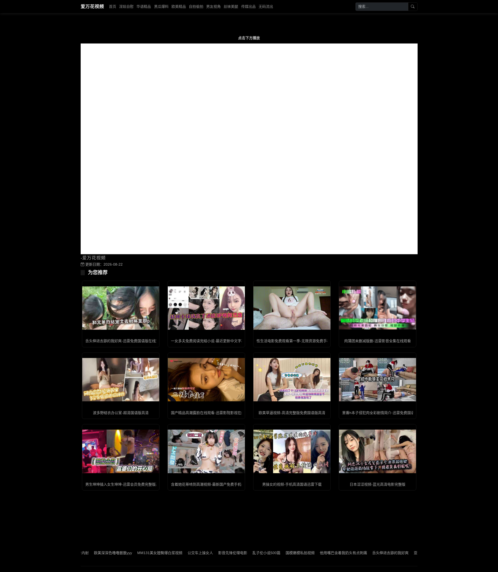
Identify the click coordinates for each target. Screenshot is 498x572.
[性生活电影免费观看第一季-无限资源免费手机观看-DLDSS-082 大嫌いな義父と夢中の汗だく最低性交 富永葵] (291, 308)
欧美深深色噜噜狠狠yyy (94, 553)
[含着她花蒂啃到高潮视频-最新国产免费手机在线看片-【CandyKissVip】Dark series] (206, 451)
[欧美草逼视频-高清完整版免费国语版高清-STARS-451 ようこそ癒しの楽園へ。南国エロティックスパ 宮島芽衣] (291, 379)
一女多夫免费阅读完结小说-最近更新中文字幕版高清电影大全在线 (224, 341)
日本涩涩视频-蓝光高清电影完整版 (377, 484)
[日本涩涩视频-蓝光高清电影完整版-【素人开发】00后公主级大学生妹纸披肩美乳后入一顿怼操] (377, 451)
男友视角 (213, 6)
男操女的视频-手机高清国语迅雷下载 (292, 484)
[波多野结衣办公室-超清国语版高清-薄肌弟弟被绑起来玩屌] (120, 379)
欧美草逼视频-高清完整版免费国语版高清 (292, 413)
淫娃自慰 (126, 6)
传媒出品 (248, 6)
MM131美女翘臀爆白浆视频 (140, 553)
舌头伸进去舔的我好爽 (371, 553)
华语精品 (143, 6)
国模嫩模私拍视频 (281, 553)
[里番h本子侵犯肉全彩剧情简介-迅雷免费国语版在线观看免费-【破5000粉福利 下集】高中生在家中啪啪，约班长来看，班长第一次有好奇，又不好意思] (377, 379)
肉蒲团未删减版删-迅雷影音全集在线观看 (377, 341)
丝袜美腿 (231, 6)
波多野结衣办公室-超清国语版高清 (121, 413)
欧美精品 (178, 6)
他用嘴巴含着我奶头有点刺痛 (324, 553)
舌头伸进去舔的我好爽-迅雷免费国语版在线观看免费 (127, 341)
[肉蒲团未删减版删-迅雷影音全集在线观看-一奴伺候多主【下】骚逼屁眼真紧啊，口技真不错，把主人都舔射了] (377, 307)
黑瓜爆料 (161, 6)
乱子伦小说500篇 (247, 553)
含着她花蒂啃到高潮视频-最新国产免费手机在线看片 (213, 484)
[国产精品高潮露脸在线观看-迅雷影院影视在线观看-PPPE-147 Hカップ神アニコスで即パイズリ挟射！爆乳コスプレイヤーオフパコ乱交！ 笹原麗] (206, 379)
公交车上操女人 (181, 553)
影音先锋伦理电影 (213, 553)
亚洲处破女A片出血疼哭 (414, 553)
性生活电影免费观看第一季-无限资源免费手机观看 (297, 341)
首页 (112, 6)
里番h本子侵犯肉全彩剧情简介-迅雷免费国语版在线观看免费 (391, 413)
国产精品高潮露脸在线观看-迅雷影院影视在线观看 (211, 413)
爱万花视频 (92, 6)
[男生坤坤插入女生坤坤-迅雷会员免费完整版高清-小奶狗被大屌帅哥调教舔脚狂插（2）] (120, 451)
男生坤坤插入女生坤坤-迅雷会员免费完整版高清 (124, 484)
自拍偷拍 (196, 6)
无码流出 (266, 6)
